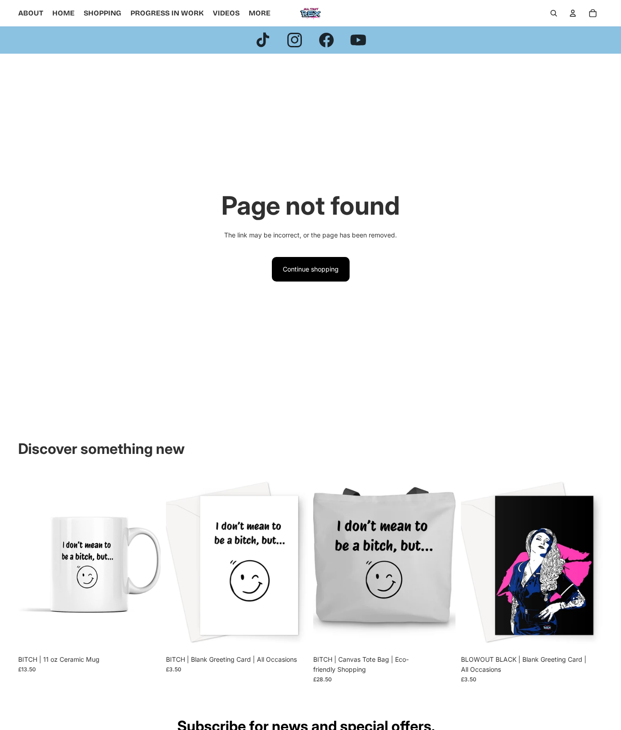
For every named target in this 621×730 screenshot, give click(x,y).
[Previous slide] (31, 562)
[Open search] (554, 13)
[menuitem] (259, 13)
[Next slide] (146, 562)
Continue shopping (311, 269)
